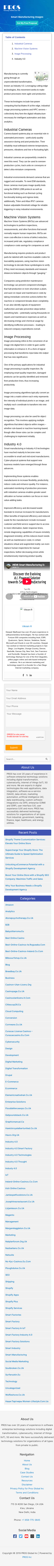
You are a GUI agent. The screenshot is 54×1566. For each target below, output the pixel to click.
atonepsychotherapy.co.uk (19, 918)
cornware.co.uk (13, 1024)
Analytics (10, 911)
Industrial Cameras (23, 43)
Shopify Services (13, 1308)
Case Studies (27, 1472)
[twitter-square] (21, 1536)
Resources (27, 1480)
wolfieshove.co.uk (15, 1394)
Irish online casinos (15, 1188)
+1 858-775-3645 (31, 1520)
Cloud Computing (14, 1011)
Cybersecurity (12, 1041)
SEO (7, 1275)
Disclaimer (27, 1484)
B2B (7, 924)
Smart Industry (12, 1348)
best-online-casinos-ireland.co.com (24, 951)
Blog (7, 964)
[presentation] (25, 735)
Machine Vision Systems (26, 48)
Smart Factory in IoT (15, 1328)
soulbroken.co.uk (14, 1368)
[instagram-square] (32, 1536)
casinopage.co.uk (14, 991)
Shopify (9, 1288)
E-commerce (11, 1081)
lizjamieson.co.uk (14, 1208)
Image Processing (23, 54)
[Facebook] (23, 675)
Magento (9, 1215)
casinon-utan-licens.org (18, 984)
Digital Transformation (16, 1068)
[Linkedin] (30, 675)
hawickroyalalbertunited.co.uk (21, 1128)
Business (10, 978)
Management (11, 1221)
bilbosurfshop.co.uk (16, 958)
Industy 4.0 (11, 1168)
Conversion (11, 1018)
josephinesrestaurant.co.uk (19, 1201)
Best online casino (14, 938)
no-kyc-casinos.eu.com (18, 1261)
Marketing (10, 1235)
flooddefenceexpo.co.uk (18, 1108)
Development (12, 1055)
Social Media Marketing (17, 1361)
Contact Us (27, 1476)
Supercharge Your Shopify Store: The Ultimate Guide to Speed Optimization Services (24, 854)
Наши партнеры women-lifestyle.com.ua (26, 1401)
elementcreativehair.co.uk (18, 1095)
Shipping (9, 1281)
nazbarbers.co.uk (14, 1248)
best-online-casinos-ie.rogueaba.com (25, 944)
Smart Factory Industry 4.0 (18, 1334)
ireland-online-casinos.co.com (21, 1181)
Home (27, 1460)
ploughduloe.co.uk (15, 1268)
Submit (14, 747)
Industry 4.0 (20, 59)
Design (8, 1048)
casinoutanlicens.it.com (17, 998)
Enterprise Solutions (15, 1101)
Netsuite (9, 1255)
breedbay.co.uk (13, 971)
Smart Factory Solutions (17, 1341)
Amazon (9, 904)
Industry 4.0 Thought (16, 1161)
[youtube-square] (27, 1536)
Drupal (8, 1075)
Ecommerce (11, 1088)
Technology (11, 1381)
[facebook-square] (15, 1536)
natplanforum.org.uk (16, 1241)
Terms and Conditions (27, 1492)
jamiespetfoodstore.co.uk (19, 1195)
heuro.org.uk (12, 1135)
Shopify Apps (12, 1294)
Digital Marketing (13, 1061)
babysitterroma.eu (14, 931)
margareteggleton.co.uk (17, 1228)
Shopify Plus (11, 1301)
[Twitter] (27, 675)
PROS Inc (27, 1557)
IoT (6, 1175)
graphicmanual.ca (14, 1121)
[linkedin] (38, 1536)
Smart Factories (13, 1314)
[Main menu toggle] (48, 8)
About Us (27, 1464)
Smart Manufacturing (16, 1354)
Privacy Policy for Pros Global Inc (27, 1488)
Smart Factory (12, 1321)
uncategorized (12, 1388)
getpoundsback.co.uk (16, 1115)
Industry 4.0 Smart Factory (18, 1148)
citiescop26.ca (13, 1004)
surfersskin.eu (12, 1374)
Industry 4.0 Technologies (18, 1155)
